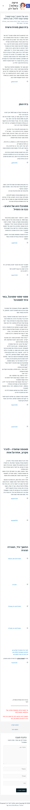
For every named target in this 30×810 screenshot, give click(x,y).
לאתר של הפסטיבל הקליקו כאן (20, 650)
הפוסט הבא (15, 729)
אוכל (19, 21)
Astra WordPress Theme (16, 805)
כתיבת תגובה (24, 21)
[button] (28, 6)
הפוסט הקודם (15, 725)
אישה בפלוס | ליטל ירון (13, 5)
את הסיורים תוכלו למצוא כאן (20, 654)
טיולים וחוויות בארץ (12, 21)
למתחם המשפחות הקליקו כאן (20, 652)
